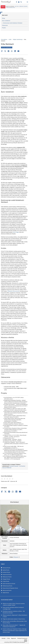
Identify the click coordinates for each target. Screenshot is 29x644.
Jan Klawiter (22, 466)
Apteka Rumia (6, 570)
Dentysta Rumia (6, 567)
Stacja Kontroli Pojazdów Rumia (10, 588)
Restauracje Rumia (7, 590)
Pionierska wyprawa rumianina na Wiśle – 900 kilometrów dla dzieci (14, 612)
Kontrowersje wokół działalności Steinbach (12, 23)
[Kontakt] (19, 2)
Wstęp (3, 18)
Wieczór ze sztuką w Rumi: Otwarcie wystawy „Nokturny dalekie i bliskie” (14, 604)
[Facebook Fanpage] (16, 2)
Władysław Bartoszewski (13, 291)
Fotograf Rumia (6, 579)
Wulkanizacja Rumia (7, 585)
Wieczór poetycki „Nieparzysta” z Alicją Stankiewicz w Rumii (15, 616)
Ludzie (10, 39)
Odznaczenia (5, 25)
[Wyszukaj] (21, 2)
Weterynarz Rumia (7, 576)
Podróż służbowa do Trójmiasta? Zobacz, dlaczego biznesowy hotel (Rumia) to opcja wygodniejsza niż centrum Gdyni (15, 630)
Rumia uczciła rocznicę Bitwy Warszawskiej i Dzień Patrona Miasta (15, 622)
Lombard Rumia (6, 572)
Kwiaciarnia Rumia (7, 574)
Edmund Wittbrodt (6, 467)
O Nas (8, 638)
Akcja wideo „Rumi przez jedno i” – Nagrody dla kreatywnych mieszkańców (14, 626)
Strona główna (4, 39)
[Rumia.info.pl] (6, 2)
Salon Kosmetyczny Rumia (9, 583)
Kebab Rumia (6, 592)
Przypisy (4, 27)
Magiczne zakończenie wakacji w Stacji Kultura (14, 619)
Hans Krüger (16, 232)
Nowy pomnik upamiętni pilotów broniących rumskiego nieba (13, 608)
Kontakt (3, 638)
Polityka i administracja (17, 39)
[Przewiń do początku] (25, 640)
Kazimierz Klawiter (14, 466)
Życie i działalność (6, 20)
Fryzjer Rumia (6, 581)
